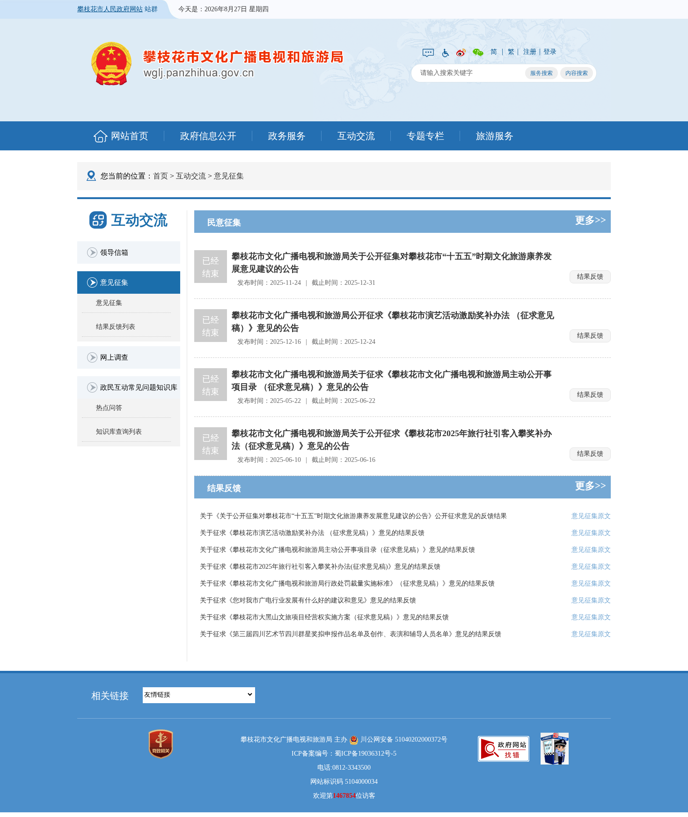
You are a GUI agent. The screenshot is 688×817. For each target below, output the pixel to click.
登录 (549, 51)
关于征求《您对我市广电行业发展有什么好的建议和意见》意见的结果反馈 (308, 600)
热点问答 (109, 407)
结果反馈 (590, 276)
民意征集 (224, 222)
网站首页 (129, 136)
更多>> (590, 220)
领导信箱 (114, 252)
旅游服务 (494, 136)
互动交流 (356, 136)
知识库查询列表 (119, 431)
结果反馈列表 (115, 326)
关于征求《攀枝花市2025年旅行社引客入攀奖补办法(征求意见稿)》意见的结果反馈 (320, 566)
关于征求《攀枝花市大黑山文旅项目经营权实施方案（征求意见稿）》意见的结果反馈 (324, 617)
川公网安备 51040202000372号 (403, 739)
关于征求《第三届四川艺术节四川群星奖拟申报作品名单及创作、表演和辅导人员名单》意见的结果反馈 (350, 634)
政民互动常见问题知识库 (138, 387)
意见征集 (229, 176)
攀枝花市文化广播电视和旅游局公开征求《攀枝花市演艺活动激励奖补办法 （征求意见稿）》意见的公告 (393, 322)
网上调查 (114, 357)
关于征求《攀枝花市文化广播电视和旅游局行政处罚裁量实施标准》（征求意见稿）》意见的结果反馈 (347, 583)
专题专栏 (425, 136)
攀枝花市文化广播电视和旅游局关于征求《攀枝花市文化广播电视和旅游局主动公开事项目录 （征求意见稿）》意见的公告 (392, 381)
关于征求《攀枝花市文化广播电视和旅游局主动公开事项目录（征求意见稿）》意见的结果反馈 (337, 549)
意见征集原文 (591, 516)
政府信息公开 (208, 136)
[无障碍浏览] (445, 52)
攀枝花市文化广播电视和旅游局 (218, 63)
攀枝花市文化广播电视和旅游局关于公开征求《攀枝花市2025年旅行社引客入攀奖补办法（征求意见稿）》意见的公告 (392, 440)
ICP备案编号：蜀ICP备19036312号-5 (344, 753)
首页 (160, 176)
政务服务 (287, 136)
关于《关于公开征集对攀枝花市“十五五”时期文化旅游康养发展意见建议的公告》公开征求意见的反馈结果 (353, 516)
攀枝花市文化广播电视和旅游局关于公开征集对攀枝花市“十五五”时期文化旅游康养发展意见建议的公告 (392, 263)
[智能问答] (428, 52)
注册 (529, 51)
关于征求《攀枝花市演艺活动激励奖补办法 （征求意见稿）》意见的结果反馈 (312, 532)
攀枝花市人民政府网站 (110, 9)
